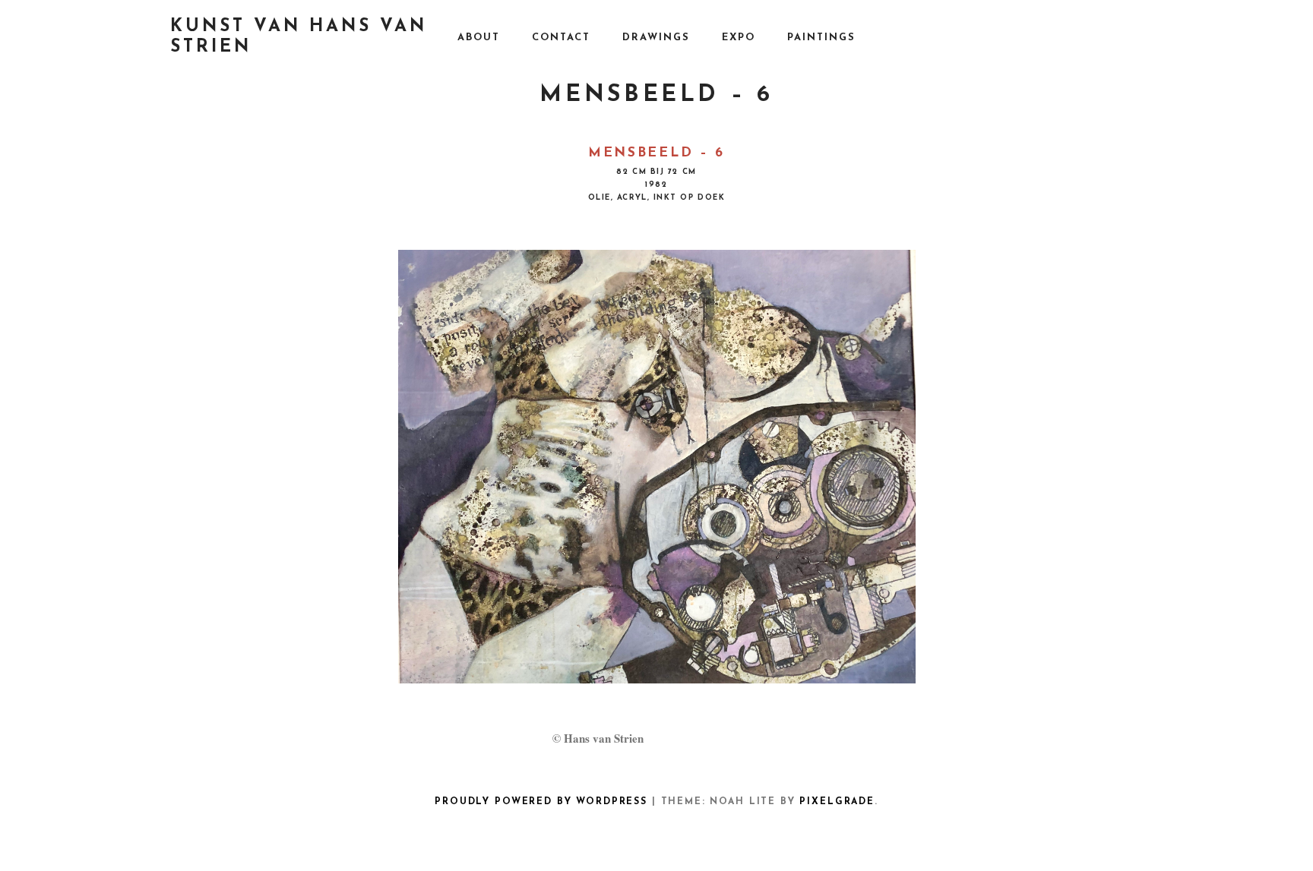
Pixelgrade (836, 801)
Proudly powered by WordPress (541, 801)
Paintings (821, 38)
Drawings (656, 38)
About (478, 38)
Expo (738, 38)
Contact (561, 38)
